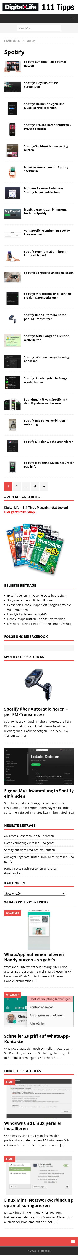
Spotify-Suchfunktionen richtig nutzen (46, 148)
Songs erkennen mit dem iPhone (30, 600)
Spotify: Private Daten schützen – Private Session (47, 127)
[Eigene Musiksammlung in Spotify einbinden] (39, 766)
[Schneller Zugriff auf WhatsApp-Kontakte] (39, 1011)
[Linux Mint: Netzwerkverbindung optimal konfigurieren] (39, 1175)
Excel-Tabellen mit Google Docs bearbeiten (37, 596)
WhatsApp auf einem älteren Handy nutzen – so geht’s (34, 957)
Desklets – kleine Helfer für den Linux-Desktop (39, 624)
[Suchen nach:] (39, 27)
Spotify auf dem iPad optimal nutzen (45, 63)
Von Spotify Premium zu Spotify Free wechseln (47, 232)
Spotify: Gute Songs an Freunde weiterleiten (46, 338)
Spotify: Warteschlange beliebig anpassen (46, 359)
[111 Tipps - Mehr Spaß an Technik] (39, 11)
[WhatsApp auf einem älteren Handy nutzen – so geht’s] (39, 930)
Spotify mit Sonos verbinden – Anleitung (45, 422)
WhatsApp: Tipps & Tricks (26, 902)
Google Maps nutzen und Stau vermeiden (36, 619)
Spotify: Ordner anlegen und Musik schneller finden (44, 106)
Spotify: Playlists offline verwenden (41, 85)
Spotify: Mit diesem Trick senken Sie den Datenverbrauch (47, 295)
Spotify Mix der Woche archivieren (48, 442)
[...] (23, 735)
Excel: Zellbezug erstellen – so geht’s (29, 843)
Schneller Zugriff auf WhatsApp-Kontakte (37, 1038)
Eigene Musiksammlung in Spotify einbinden (39, 793)
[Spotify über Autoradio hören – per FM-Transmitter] (39, 684)
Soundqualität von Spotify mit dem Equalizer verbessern (45, 401)
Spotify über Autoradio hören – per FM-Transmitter (46, 317)
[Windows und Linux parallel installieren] (39, 1098)
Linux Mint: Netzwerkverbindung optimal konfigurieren (38, 1202)
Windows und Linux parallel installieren (32, 1125)
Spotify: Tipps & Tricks (24, 657)
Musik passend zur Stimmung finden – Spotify (45, 211)
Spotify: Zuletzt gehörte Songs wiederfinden (45, 380)
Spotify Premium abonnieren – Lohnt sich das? (46, 253)
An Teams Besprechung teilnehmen (29, 836)
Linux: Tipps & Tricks (22, 1071)
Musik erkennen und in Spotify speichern (46, 169)
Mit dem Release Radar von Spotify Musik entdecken (43, 190)
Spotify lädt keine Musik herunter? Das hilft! (49, 464)
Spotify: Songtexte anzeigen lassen (49, 273)
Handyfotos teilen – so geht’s (27, 614)
